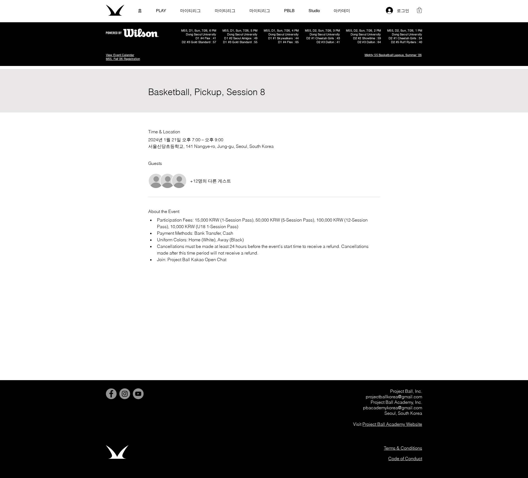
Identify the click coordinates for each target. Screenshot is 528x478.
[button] (419, 10)
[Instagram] (124, 393)
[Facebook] (111, 393)
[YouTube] (138, 393)
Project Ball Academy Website (392, 424)
